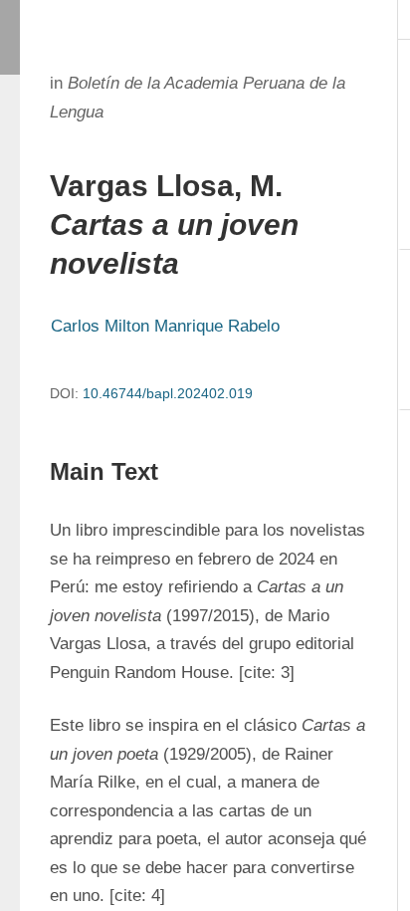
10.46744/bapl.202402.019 (168, 393)
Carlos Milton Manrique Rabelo (165, 326)
